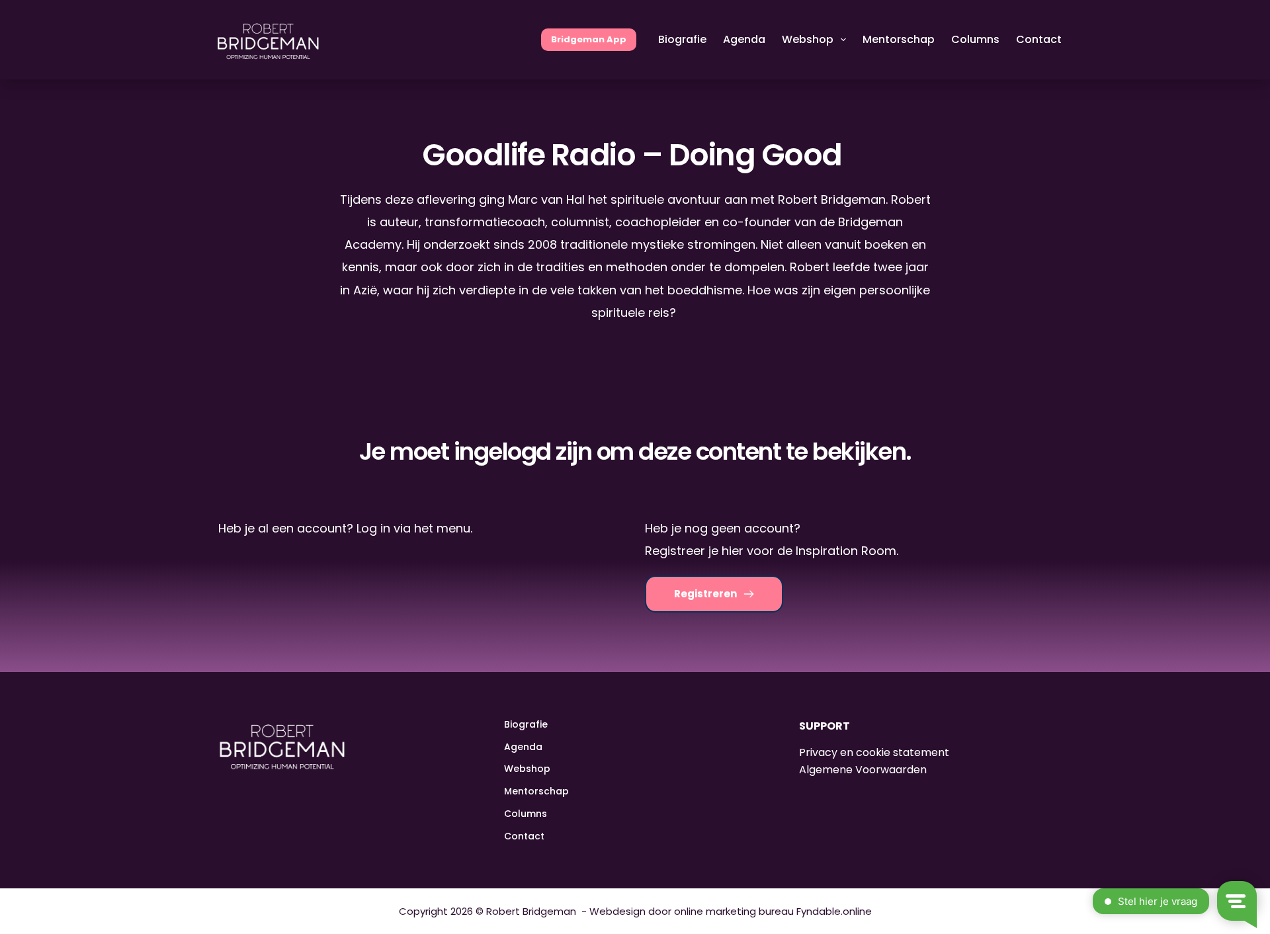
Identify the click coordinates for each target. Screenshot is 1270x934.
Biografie (682, 39)
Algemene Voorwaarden (863, 769)
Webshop (807, 39)
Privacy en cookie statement (874, 752)
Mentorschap (899, 39)
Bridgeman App (588, 39)
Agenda (744, 39)
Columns (975, 39)
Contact (1039, 39)
